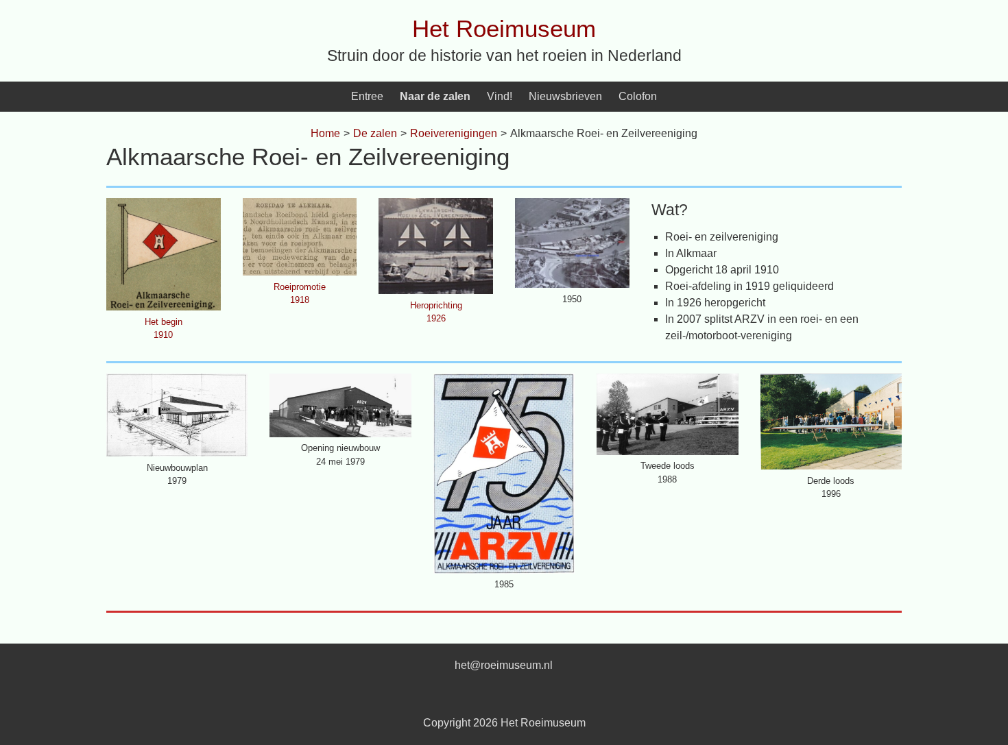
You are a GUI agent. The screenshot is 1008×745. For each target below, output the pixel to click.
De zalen (375, 133)
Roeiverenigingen (453, 133)
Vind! (499, 96)
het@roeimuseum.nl (504, 665)
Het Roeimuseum (504, 28)
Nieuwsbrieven (565, 96)
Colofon (638, 96)
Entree (367, 96)
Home (325, 133)
